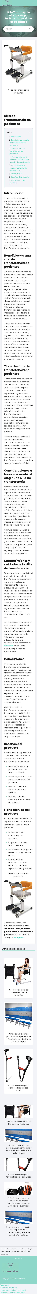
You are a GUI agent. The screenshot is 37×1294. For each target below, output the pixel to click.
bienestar (8, 645)
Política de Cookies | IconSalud (12, 1293)
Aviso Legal (4, 1285)
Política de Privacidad (8, 1287)
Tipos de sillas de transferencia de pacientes (17, 151)
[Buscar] (30, 28)
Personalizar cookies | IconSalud (13, 1290)
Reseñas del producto (20, 177)
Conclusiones (16, 174)
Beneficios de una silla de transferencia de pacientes (19, 142)
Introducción (16, 137)
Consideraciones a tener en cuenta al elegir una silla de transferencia (20, 159)
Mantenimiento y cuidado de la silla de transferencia (18, 168)
